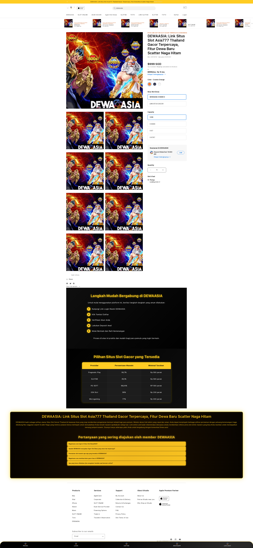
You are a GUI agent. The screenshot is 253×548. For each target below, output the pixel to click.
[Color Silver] (159, 84)
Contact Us (120, 507)
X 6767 (152, 137)
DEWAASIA (70, 15)
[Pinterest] (74, 283)
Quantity (151, 165)
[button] (70, 15)
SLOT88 (124, 15)
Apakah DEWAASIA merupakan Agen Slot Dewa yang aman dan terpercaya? (92, 448)
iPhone (74, 503)
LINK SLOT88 (143, 15)
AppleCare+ (98, 496)
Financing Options (100, 510)
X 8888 (152, 124)
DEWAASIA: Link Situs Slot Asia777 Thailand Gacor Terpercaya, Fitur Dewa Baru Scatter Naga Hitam (126, 1)
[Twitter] (71, 283)
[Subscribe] (102, 536)
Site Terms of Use (122, 517)
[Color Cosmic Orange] (150, 84)
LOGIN (76, 546)
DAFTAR (126, 546)
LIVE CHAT (227, 546)
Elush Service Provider (102, 507)
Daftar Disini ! (158, 1)
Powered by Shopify (175, 541)
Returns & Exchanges (123, 503)
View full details (72, 286)
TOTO (132, 15)
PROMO (25, 546)
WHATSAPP (177, 546)
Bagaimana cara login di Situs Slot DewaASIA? (83, 443)
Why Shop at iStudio (144, 503)
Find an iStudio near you (145, 499)
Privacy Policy (121, 514)
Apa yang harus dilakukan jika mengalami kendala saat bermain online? (91, 463)
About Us (140, 496)
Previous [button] (67, 2)
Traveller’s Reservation (102, 517)
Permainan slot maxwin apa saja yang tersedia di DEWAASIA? (88, 453)
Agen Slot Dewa (111, 15)
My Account (120, 496)
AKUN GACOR (96, 15)
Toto (74, 517)
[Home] (70, 7)
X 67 (151, 131)
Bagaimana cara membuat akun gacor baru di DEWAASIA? (87, 458)
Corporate (97, 499)
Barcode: (161, 57)
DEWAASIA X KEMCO (157, 97)
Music (74, 510)
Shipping (159, 66)
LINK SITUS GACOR (156, 104)
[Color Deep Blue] (154, 84)
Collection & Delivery (123, 499)
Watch (74, 507)
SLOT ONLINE (83, 15)
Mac (73, 496)
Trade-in (97, 514)
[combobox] (134, 8)
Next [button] (186, 2)
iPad (73, 499)
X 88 (151, 117)
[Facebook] (67, 283)
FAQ (117, 510)
